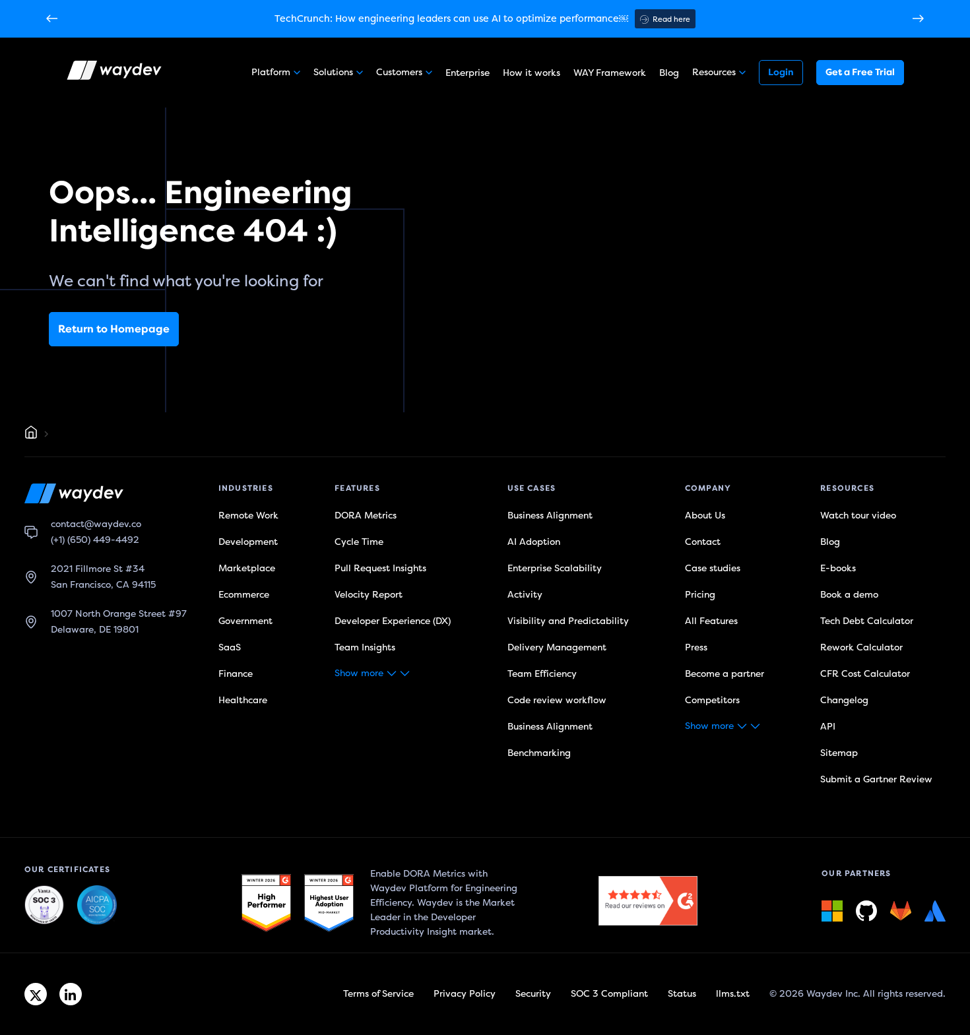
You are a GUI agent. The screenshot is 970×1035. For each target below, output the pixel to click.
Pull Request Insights (380, 568)
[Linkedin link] (70, 994)
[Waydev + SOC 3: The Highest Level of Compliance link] (44, 905)
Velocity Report (369, 594)
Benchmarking (539, 753)
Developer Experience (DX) (393, 621)
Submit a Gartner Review (876, 779)
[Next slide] (918, 19)
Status (682, 993)
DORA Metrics (366, 515)
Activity (524, 594)
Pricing (700, 594)
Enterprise (467, 72)
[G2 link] (266, 903)
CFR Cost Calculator (865, 673)
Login (781, 72)
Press (696, 647)
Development (248, 542)
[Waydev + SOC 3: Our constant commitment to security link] (97, 905)
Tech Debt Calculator (866, 621)
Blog (669, 72)
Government (245, 621)
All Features (711, 621)
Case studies (712, 568)
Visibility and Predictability (568, 621)
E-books (838, 568)
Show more (359, 673)
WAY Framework (609, 72)
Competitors (712, 700)
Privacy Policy (465, 993)
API (827, 726)
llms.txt (733, 993)
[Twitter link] (35, 994)
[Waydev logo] (115, 72)
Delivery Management (556, 647)
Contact (703, 542)
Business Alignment (550, 515)
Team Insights (365, 647)
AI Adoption (533, 542)
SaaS (229, 647)
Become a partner (724, 673)
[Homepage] (31, 434)
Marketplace (246, 568)
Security (533, 993)
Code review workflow (556, 700)
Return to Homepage (114, 329)
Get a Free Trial (860, 72)
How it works (531, 72)
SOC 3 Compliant (609, 993)
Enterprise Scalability (554, 568)
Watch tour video (858, 515)
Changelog (844, 700)
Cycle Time (359, 542)
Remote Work (248, 515)
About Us (705, 515)
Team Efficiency (542, 673)
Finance (235, 673)
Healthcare (242, 700)
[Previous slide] (52, 19)
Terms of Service (378, 993)
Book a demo (849, 594)
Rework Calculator (861, 647)
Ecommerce (243, 594)
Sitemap (839, 753)
